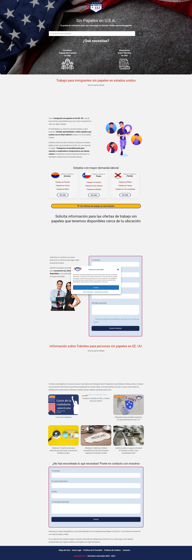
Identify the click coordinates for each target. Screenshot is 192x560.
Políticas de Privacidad (92, 550)
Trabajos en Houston (93, 182)
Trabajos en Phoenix (62, 182)
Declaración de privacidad (101, 292)
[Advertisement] (96, 101)
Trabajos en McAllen (94, 189)
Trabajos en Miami (125, 182)
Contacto (126, 550)
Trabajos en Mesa (62, 189)
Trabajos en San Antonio (94, 186)
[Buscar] (139, 33)
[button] (118, 270)
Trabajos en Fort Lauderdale (125, 189)
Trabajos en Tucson (63, 186)
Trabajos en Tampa (125, 186)
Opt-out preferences (88, 292)
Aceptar (96, 287)
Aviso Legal (76, 550)
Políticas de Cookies (112, 550)
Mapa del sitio (64, 550)
